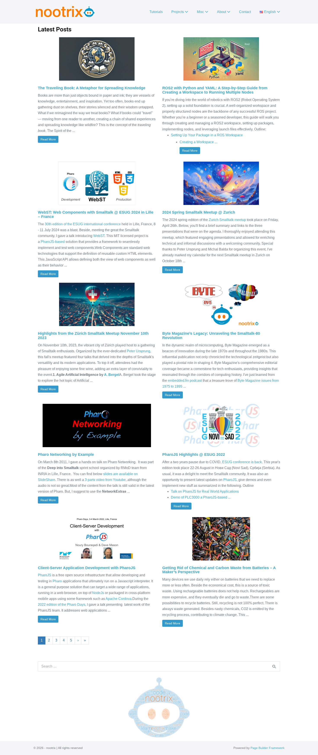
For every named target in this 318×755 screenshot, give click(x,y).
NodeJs (98, 593)
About (222, 12)
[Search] (274, 666)
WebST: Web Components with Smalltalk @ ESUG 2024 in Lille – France (95, 214)
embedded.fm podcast (185, 380)
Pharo (57, 581)
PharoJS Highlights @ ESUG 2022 (193, 454)
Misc (201, 12)
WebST (98, 236)
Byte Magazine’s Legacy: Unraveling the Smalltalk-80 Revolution (211, 335)
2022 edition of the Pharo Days (61, 604)
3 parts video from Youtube (105, 480)
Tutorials (156, 12)
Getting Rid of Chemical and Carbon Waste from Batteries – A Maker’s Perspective (219, 570)
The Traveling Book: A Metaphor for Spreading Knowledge (91, 88)
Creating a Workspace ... (198, 142)
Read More (48, 139)
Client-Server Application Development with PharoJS (86, 568)
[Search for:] (159, 666)
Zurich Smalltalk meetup (227, 220)
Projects (178, 12)
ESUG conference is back (242, 462)
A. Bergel (111, 375)
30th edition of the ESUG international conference (83, 224)
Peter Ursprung (138, 351)
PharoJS (230, 480)
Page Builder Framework (267, 748)
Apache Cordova (119, 599)
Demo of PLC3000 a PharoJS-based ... (201, 497)
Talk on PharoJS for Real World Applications (205, 491)
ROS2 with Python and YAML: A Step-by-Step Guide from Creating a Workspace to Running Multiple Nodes (214, 90)
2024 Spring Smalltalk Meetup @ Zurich (198, 212)
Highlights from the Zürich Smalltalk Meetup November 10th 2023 (93, 335)
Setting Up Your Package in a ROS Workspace (207, 135)
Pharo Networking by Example (66, 454)
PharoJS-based (53, 242)
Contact (245, 12)
